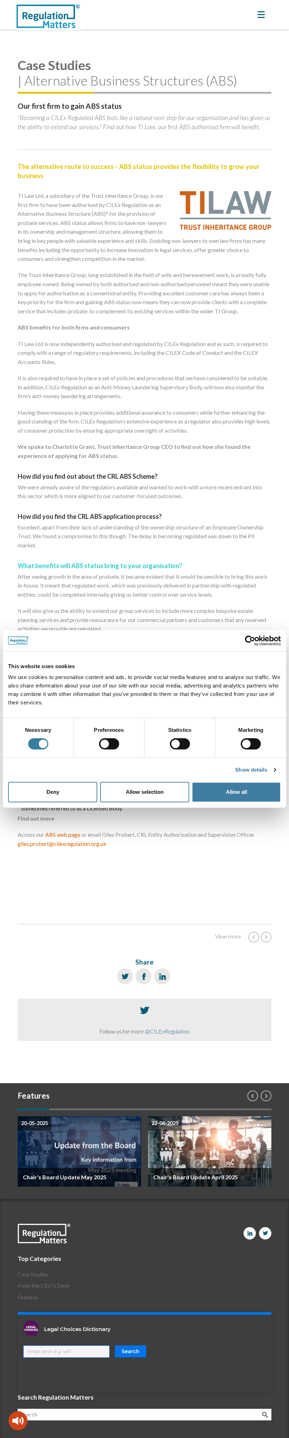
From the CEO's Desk (44, 1285)
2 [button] (65, 1109)
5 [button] (160, 1109)
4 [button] (128, 1109)
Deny (53, 792)
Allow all (236, 792)
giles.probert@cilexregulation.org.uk (62, 843)
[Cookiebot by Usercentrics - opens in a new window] (250, 640)
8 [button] (255, 1109)
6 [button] (192, 1109)
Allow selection (145, 792)
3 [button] (97, 1109)
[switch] (109, 743)
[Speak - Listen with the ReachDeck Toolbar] (17, 1420)
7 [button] (224, 1109)
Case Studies (33, 1274)
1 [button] (33, 1109)
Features (28, 1297)
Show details (251, 770)
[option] (79, 1151)
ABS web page (62, 834)
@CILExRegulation (167, 1031)
